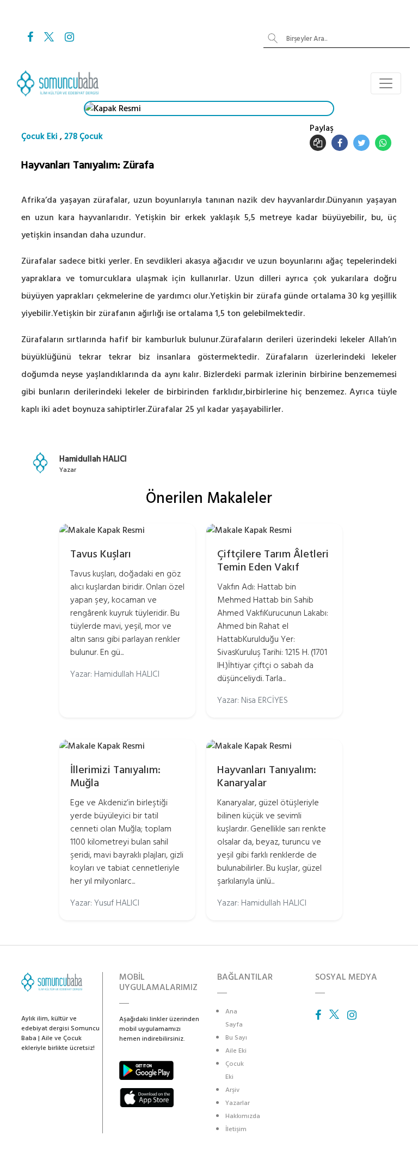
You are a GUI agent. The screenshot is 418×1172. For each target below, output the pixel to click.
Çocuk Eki (39, 136)
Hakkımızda (242, 1116)
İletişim (236, 1129)
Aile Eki (236, 1050)
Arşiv (232, 1090)
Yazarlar (237, 1103)
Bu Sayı (236, 1037)
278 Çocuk (83, 136)
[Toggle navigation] (386, 83)
